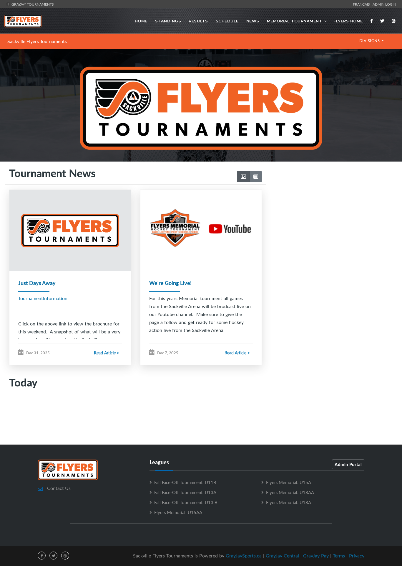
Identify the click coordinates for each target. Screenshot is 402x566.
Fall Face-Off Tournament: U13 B (185, 502)
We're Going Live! (170, 283)
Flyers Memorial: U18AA (290, 492)
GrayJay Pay (316, 555)
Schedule (227, 21)
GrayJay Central (282, 555)
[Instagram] (394, 20)
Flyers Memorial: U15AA (178, 512)
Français (362, 4)
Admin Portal (348, 464)
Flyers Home (348, 21)
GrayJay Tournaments (32, 4)
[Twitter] (382, 20)
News (252, 21)
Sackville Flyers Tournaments (37, 41)
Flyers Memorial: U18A (288, 502)
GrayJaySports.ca (244, 555)
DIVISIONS (370, 40)
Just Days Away (37, 283)
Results (198, 21)
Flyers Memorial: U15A (288, 482)
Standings (168, 21)
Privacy (356, 555)
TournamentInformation (42, 298)
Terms (339, 555)
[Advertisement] (332, 223)
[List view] (256, 176)
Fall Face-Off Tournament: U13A (185, 492)
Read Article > (106, 353)
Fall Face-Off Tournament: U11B (185, 482)
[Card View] (243, 176)
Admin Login (384, 4)
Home (141, 21)
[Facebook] (371, 20)
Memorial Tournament (294, 21)
